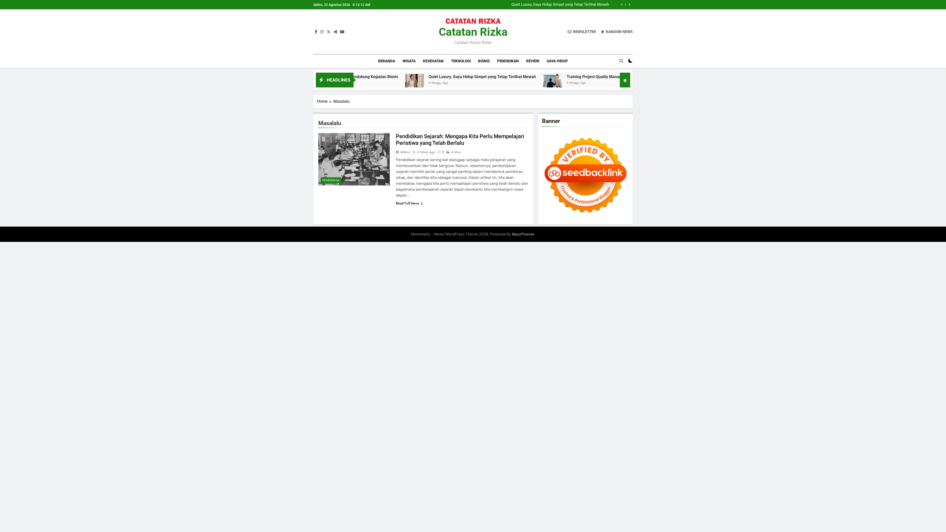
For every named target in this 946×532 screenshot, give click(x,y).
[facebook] (316, 32)
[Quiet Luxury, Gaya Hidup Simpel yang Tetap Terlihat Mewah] (386, 83)
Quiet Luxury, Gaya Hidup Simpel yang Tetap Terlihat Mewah (560, 5)
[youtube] (342, 32)
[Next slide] (629, 4)
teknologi (461, 61)
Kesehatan (433, 61)
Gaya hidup (557, 61)
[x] (328, 32)
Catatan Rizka (473, 31)
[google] (335, 32)
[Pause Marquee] (625, 80)
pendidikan (508, 61)
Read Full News (407, 203)
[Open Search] (621, 61)
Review (532, 61)
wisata (409, 61)
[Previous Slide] (622, 4)
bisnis (484, 61)
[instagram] (322, 32)
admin (405, 152)
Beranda (386, 61)
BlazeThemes (523, 234)
